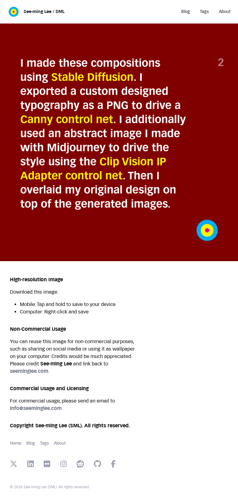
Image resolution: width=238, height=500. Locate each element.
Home (15, 443)
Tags (44, 443)
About (60, 443)
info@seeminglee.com (36, 408)
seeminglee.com (29, 371)
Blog (30, 443)
